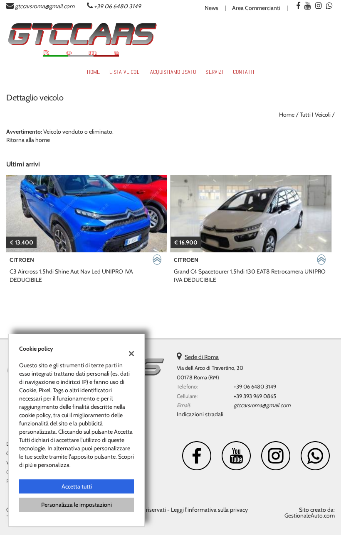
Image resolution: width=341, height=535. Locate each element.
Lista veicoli (125, 72)
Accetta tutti (77, 486)
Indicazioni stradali (200, 414)
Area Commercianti (256, 8)
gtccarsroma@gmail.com (44, 6)
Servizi (214, 72)
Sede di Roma (202, 357)
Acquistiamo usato (173, 72)
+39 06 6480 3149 (117, 6)
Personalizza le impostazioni (76, 504)
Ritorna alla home (28, 140)
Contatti (244, 72)
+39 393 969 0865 (255, 396)
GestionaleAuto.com (309, 515)
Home (93, 72)
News (211, 8)
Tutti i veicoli (315, 114)
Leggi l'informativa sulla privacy (209, 509)
